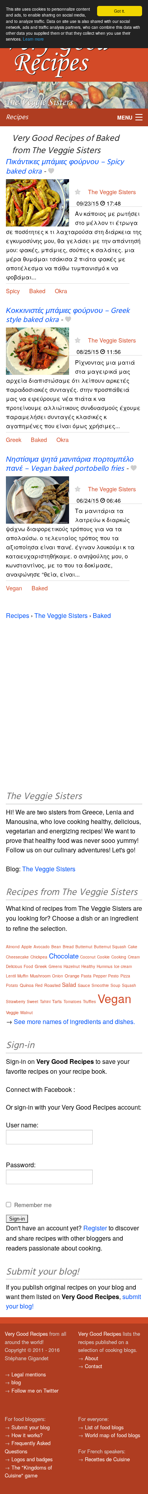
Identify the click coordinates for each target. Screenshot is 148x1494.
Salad (69, 985)
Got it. (119, 11)
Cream (134, 957)
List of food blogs (104, 1427)
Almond (13, 946)
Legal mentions (28, 1374)
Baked (37, 290)
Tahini (45, 1001)
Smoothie (100, 985)
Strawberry (15, 1001)
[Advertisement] (74, 704)
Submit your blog (30, 1427)
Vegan (14, 588)
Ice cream (123, 966)
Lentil (11, 976)
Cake (132, 946)
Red (39, 985)
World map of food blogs (112, 1435)
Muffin (22, 976)
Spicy (13, 290)
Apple (26, 946)
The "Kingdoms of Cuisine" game (28, 1471)
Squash (129, 985)
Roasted (52, 985)
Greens (55, 966)
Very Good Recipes (26, 1333)
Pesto (113, 976)
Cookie (103, 957)
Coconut (88, 957)
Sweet (32, 1001)
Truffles (89, 1001)
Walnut (26, 1012)
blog (16, 1382)
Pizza (125, 976)
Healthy (88, 966)
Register (95, 1227)
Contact (93, 1366)
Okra (61, 290)
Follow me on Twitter (34, 1390)
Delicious (14, 966)
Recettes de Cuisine (107, 1459)
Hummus (104, 966)
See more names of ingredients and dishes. (74, 1021)
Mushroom (40, 975)
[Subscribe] (77, 191)
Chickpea (38, 957)
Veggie (12, 1012)
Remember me (33, 1205)
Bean (56, 946)
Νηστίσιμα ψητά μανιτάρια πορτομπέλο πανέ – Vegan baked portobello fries (70, 464)
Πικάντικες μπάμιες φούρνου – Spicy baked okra (65, 166)
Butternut (83, 946)
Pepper (100, 976)
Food (28, 966)
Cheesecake (17, 957)
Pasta (86, 976)
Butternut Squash (110, 946)
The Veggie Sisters (112, 191)
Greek (13, 439)
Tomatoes (72, 1001)
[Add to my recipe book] (51, 172)
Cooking (118, 957)
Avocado (42, 946)
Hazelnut (72, 966)
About (91, 1358)
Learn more (33, 39)
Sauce (84, 985)
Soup (115, 985)
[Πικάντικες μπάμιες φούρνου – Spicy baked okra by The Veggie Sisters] (37, 201)
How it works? (27, 1435)
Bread (68, 946)
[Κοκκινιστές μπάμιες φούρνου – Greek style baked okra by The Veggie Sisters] (37, 350)
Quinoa (27, 985)
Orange (72, 975)
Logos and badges (31, 1459)
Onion (57, 976)
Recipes (17, 117)
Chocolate (64, 955)
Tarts (57, 1001)
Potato (12, 985)
